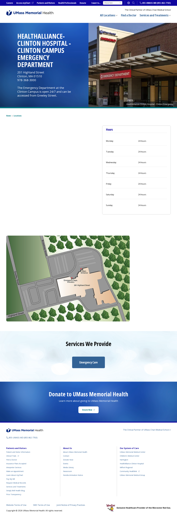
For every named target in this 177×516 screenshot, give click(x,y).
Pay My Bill (10, 479)
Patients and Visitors (46, 2)
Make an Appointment (15, 471)
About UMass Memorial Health (75, 452)
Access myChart (24, 3)
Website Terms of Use (16, 505)
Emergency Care (88, 362)
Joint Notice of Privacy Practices (71, 505)
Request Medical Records (16, 483)
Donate (83, 2)
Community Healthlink (128, 471)
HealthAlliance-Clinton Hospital (132, 463)
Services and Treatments (154, 15)
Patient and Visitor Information (18, 452)
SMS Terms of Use (41, 505)
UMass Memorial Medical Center (132, 452)
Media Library (68, 467)
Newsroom (67, 471)
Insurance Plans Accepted (16, 463)
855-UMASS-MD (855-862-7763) (156, 2)
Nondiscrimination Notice (73, 475)
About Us (67, 448)
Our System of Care (129, 448)
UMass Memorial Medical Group (132, 475)
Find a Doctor (128, 15)
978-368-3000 (26, 80)
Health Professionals (67, 2)
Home (8, 115)
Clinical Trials (12, 456)
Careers (9, 2)
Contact (66, 456)
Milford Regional (126, 467)
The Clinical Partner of (147, 429)
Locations (18, 115)
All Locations (107, 15)
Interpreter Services (13, 467)
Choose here (108, 3)
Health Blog (15, 490)
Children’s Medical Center (129, 456)
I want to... (96, 2)
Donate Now (90, 410)
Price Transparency (13, 494)
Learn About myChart (14, 475)
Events (65, 463)
